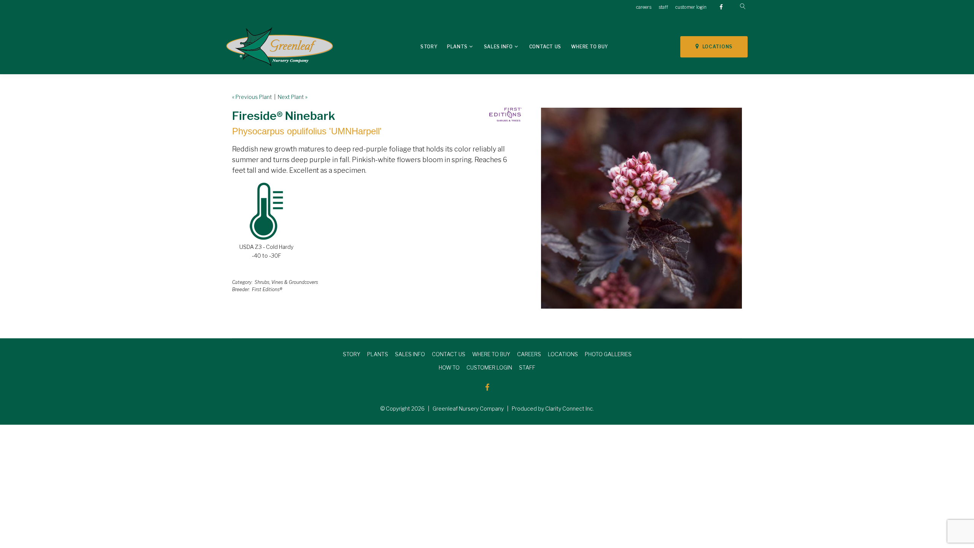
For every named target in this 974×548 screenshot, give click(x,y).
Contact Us (545, 46)
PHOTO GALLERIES (608, 354)
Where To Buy (589, 46)
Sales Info (498, 46)
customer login (691, 7)
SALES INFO (410, 354)
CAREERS (529, 354)
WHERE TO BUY (491, 354)
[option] (641, 208)
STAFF (527, 367)
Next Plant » (292, 97)
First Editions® (267, 289)
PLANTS (377, 354)
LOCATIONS (715, 46)
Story (428, 46)
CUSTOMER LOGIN (489, 367)
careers (643, 7)
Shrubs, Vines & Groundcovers (286, 282)
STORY (351, 354)
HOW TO (449, 367)
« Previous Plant (252, 97)
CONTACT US (448, 354)
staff (663, 7)
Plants (457, 46)
